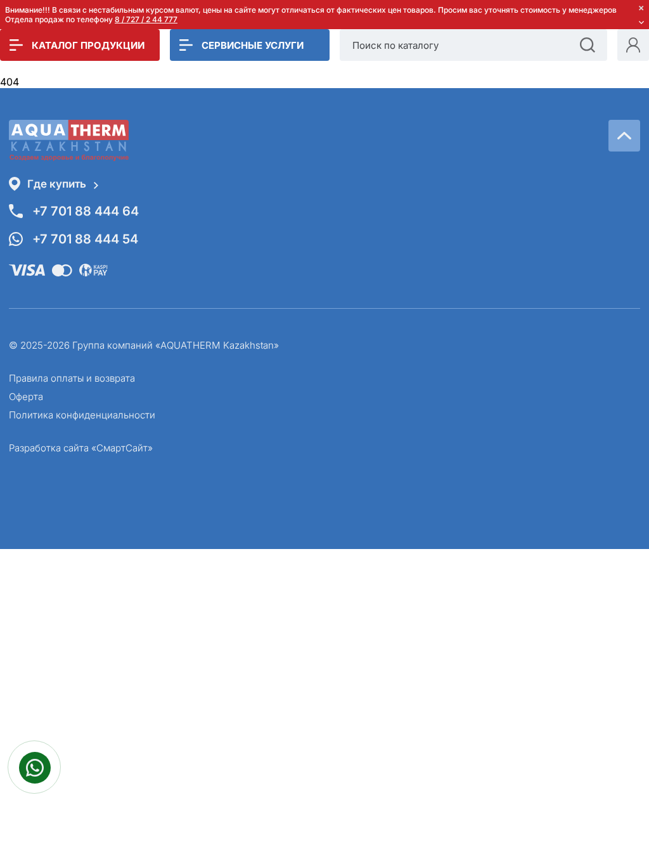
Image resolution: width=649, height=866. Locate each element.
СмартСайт (122, 448)
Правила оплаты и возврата (72, 378)
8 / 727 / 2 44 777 (146, 19)
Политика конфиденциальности (82, 415)
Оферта (26, 397)
